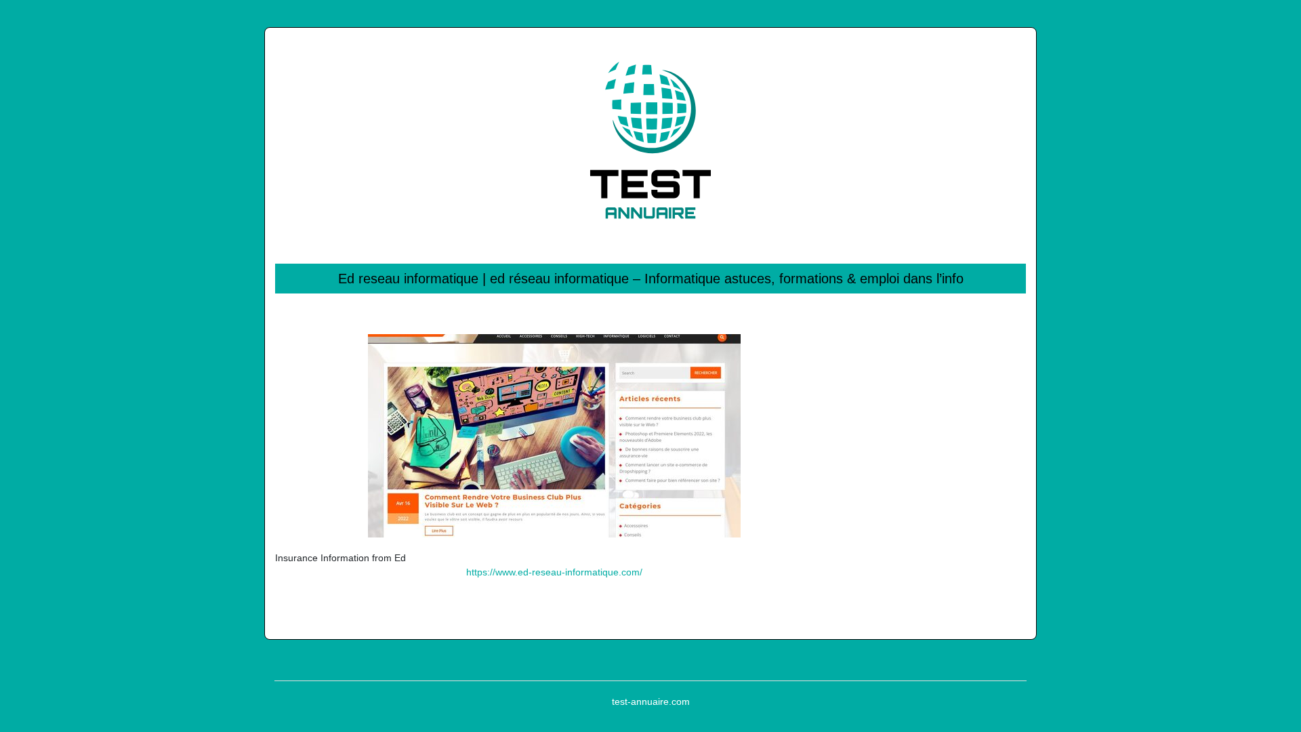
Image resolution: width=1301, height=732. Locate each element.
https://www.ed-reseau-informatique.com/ (554, 572)
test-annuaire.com (651, 701)
